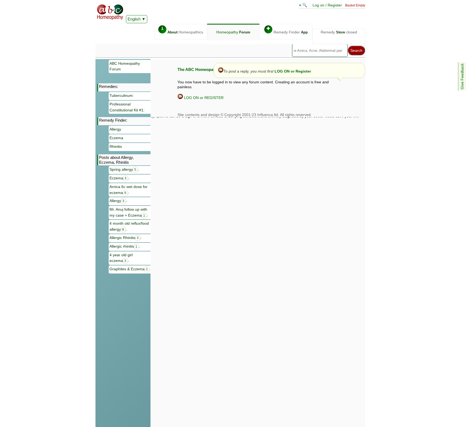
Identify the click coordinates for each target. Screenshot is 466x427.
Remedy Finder (287, 30)
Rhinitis (115, 146)
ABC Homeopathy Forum (124, 66)
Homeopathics (182, 30)
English (134, 19)
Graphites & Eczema (128, 269)
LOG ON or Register (293, 71)
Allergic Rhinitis (124, 237)
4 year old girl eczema (121, 258)
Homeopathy (233, 32)
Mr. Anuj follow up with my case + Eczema (128, 212)
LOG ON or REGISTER (203, 97)
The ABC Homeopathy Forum (205, 69)
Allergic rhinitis (123, 246)
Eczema (116, 138)
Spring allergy (122, 169)
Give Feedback (462, 76)
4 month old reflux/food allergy (129, 226)
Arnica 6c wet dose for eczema (128, 190)
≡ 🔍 (303, 5)
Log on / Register (327, 5)
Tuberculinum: (121, 95)
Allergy (115, 129)
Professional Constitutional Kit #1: (127, 107)
